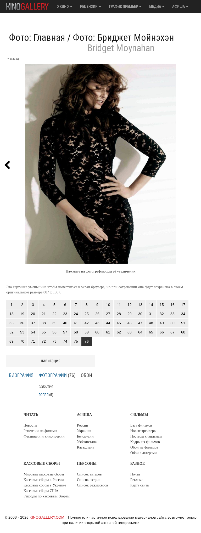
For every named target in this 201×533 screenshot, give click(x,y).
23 (65, 314)
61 (108, 332)
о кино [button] (63, 6)
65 (151, 332)
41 (76, 323)
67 (172, 332)
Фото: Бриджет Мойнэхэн (123, 37)
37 (33, 323)
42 (87, 323)
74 (65, 341)
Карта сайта (139, 485)
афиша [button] (179, 6)
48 (151, 323)
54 (33, 332)
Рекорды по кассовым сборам (47, 496)
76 (87, 341)
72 (44, 341)
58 (76, 332)
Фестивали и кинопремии (44, 436)
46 (129, 323)
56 (54, 332)
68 (183, 332)
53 (22, 332)
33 (172, 314)
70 (22, 341)
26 (97, 314)
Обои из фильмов (144, 447)
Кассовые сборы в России (44, 480)
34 (183, 314)
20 (33, 314)
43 (97, 323)
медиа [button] (155, 6)
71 (33, 341)
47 (140, 323)
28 (119, 314)
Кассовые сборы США (41, 491)
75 (76, 341)
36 (22, 323)
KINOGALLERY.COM (47, 517)
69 (11, 341)
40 (65, 323)
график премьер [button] (124, 6)
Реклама (136, 480)
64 (140, 332)
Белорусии (85, 436)
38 (44, 323)
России (82, 425)
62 (119, 332)
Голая (43, 394)
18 (11, 314)
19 (22, 314)
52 (11, 332)
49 (162, 323)
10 (108, 305)
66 (162, 332)
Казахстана (85, 447)
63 (129, 332)
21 (44, 314)
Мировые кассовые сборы (44, 474)
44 (108, 323)
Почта (135, 474)
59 (87, 332)
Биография (21, 375)
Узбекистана (87, 442)
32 (162, 314)
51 (183, 323)
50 (172, 323)
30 (140, 314)
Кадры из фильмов (145, 442)
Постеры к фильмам (146, 436)
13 (140, 305)
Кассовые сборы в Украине (45, 485)
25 (87, 314)
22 (54, 314)
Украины (84, 431)
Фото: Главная (37, 37)
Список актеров (89, 474)
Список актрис (88, 480)
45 (119, 323)
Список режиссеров (92, 485)
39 (54, 323)
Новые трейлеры (143, 431)
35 (11, 323)
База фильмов (141, 425)
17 (183, 305)
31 (151, 314)
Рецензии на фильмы (40, 431)
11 (119, 305)
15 (162, 305)
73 (54, 341)
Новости (30, 425)
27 (108, 314)
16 (172, 305)
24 (76, 314)
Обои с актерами (143, 453)
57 (65, 332)
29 (129, 314)
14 (151, 305)
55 (44, 332)
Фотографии (53, 375)
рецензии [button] (89, 6)
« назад (13, 58)
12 (129, 305)
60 (97, 332)
